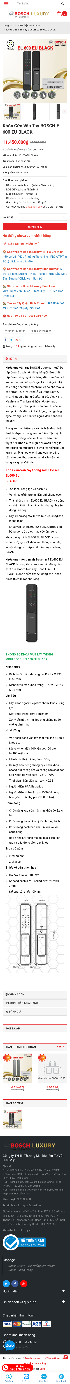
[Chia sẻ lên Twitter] (11, 340)
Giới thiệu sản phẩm (15, 180)
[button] (35, 359)
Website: (8, 1230)
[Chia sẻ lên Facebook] (5, 340)
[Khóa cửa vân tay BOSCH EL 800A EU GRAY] (17, 1068)
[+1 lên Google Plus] (18, 340)
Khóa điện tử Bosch (41, 331)
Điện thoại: (9, 1199)
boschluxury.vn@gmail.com (27, 1205)
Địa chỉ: (7, 1166)
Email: (6, 1205)
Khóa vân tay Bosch (15, 331)
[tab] (35, 358)
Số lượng (8, 217)
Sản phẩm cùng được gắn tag (20, 324)
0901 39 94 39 (24, 1342)
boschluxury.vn (23, 1230)
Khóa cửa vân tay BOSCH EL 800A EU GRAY (25, 1078)
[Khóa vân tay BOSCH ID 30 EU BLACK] (52, 1068)
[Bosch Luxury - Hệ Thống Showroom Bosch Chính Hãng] (29, 14)
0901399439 (24, 1199)
